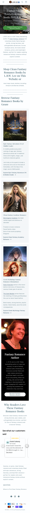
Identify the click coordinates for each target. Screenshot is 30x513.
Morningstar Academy (10, 218)
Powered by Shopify (20, 509)
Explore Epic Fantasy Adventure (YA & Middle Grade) (14, 174)
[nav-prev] (3, 445)
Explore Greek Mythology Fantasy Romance (14, 312)
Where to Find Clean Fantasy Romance (15, 489)
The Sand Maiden (8, 293)
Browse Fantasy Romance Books (15, 394)
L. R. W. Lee (12, 509)
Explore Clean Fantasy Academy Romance (13, 238)
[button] (3, 2)
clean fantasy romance (16, 39)
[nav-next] (27, 445)
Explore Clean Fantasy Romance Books (15, 27)
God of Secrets (8, 285)
